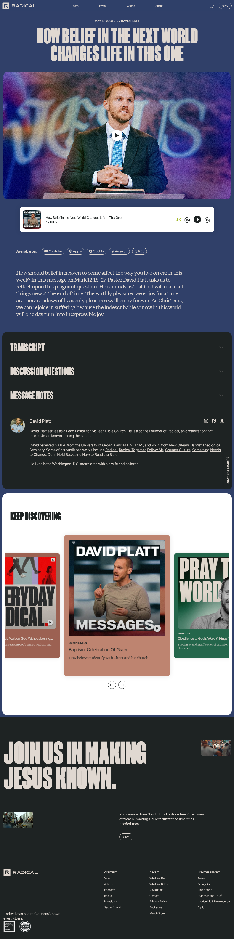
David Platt (130, 21)
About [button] (158, 6)
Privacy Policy (158, 901)
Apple (77, 251)
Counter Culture (178, 450)
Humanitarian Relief (210, 895)
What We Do (157, 878)
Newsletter (110, 901)
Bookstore (155, 907)
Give (225, 5)
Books (108, 895)
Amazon (120, 251)
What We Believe (159, 884)
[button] (212, 6)
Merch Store (157, 913)
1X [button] (178, 219)
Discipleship (205, 890)
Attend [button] (131, 6)
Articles (108, 884)
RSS (140, 251)
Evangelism (205, 884)
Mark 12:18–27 (89, 279)
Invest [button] (102, 6)
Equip (201, 907)
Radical (111, 450)
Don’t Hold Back (61, 454)
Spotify (98, 251)
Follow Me (155, 450)
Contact (154, 895)
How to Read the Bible (99, 454)
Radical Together (132, 450)
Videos (108, 878)
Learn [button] (74, 6)
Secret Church (113, 907)
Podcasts (109, 890)
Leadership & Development (214, 901)
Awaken (202, 878)
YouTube (55, 251)
